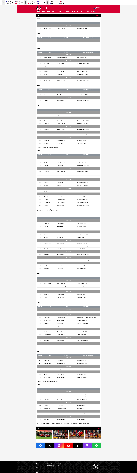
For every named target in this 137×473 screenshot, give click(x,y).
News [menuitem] (48, 11)
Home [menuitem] (38, 11)
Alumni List (98, 15)
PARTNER (94, 8)
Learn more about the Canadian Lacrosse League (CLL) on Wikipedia (51, 466)
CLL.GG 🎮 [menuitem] (93, 11)
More (99, 428)
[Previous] (1, 2)
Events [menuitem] (68, 11)
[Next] (136, 2)
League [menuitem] (54, 11)
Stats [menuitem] (73, 11)
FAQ (58, 465)
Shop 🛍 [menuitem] (87, 11)
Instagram (37, 470)
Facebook (37, 472)
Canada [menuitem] (61, 11)
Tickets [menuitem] (43, 11)
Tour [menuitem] (82, 11)
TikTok (37, 467)
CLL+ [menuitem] (78, 11)
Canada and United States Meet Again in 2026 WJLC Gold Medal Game (60, 440)
